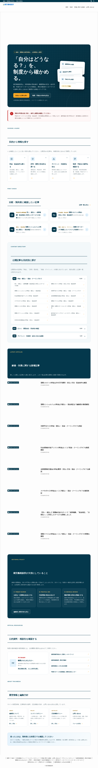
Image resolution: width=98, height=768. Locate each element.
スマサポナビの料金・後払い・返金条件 (26, 301)
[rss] (91, 1)
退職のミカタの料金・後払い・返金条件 (26, 306)
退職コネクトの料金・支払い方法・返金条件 (63, 284)
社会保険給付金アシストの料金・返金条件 (26, 296)
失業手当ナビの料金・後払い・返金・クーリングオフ (66, 291)
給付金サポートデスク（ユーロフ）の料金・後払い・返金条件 (66, 314)
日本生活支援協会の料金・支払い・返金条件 (27, 320)
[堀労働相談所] (8, 7)
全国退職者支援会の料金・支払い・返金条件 (63, 296)
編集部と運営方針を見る (21, 612)
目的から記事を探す (21, 95)
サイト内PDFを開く (33, 668)
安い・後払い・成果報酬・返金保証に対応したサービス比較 (29, 284)
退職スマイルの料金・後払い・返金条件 (62, 301)
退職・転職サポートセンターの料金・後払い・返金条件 (66, 307)
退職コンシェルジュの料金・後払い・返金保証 (28, 291)
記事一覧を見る (84, 205)
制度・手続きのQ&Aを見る (40, 95)
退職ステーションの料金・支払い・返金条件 (27, 313)
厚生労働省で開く (22, 668)
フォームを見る (77, 723)
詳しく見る (12, 723)
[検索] (93, 1)
